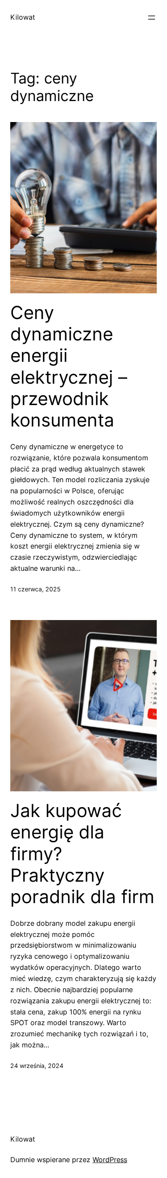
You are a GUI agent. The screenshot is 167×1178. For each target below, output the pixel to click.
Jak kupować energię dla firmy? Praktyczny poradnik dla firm (82, 854)
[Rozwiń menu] (151, 17)
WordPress (109, 1159)
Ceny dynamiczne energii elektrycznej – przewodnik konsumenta (68, 366)
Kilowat (22, 17)
